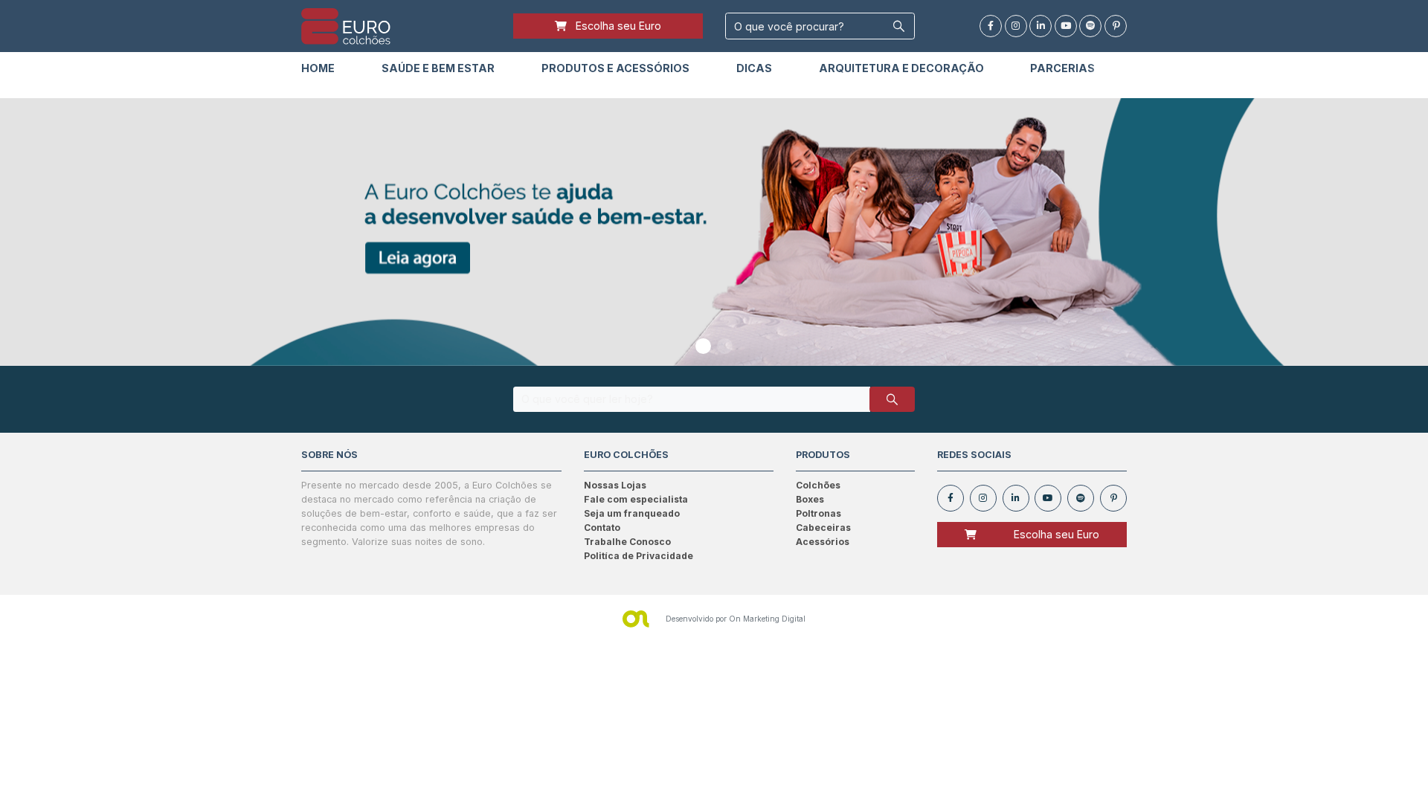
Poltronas (818, 513)
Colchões (818, 485)
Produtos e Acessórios (615, 68)
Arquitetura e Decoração (901, 68)
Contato (602, 527)
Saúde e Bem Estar (438, 68)
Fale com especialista (636, 499)
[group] (714, 232)
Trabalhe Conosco (627, 541)
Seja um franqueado (632, 513)
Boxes (810, 499)
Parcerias (1062, 68)
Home (318, 68)
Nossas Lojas (615, 485)
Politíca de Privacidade (638, 555)
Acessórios (822, 541)
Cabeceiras (823, 527)
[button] (703, 346)
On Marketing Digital (767, 618)
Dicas (754, 68)
